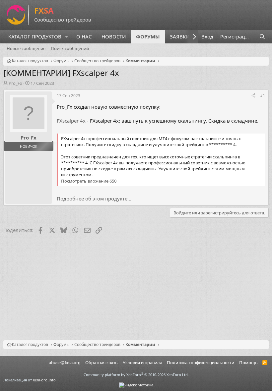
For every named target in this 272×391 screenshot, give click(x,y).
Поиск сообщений (70, 48)
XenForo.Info (44, 379)
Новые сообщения (26, 48)
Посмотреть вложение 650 (88, 181)
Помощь (248, 362)
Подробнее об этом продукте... (94, 198)
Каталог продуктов (34, 36)
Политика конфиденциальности (200, 362)
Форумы (148, 36)
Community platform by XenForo (136, 374)
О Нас (84, 36)
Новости (114, 36)
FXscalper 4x (71, 120)
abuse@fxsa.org (65, 362)
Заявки (180, 36)
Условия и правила (142, 362)
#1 (262, 95)
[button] (66, 36)
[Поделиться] (253, 96)
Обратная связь (101, 362)
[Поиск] (262, 36)
